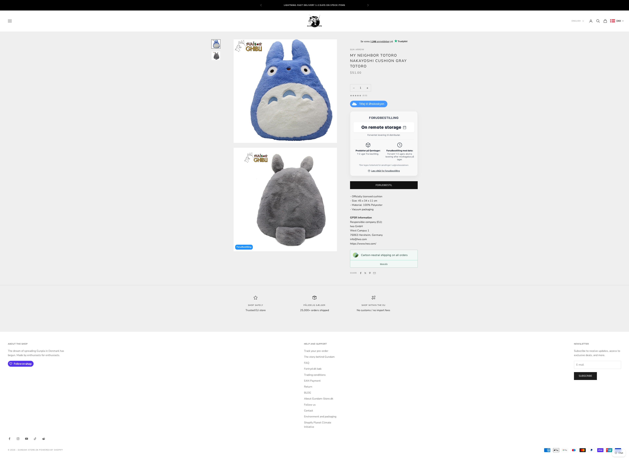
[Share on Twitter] (365, 273)
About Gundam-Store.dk (318, 398)
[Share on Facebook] (360, 273)
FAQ (306, 363)
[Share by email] (374, 273)
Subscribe (585, 376)
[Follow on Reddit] (43, 438)
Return (308, 386)
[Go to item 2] (215, 55)
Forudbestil (384, 185)
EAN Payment (312, 381)
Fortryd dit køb (312, 369)
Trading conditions (315, 375)
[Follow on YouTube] (26, 438)
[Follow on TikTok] (35, 438)
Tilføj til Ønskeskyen (371, 103)
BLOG (307, 393)
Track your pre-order (316, 351)
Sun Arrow (357, 49)
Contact (308, 410)
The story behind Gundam (319, 357)
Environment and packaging (320, 416)
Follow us (310, 405)
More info (384, 264)
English (576, 21)
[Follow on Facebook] (9, 438)
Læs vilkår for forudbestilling (385, 171)
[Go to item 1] (215, 44)
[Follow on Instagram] (18, 438)
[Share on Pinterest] (370, 273)
